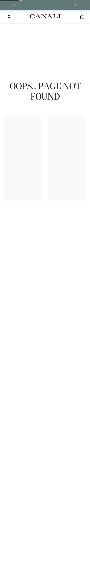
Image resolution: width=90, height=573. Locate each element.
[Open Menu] (7, 17)
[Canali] (45, 17)
